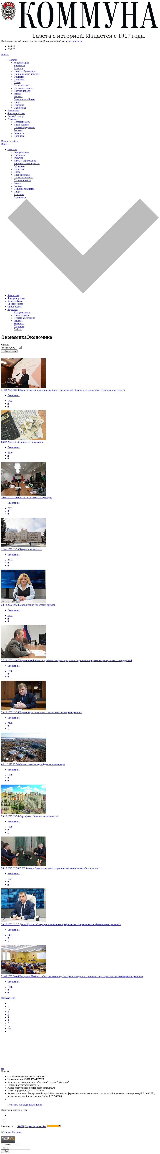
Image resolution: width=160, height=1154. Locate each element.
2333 (10, 560)
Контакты (19, 133)
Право (17, 82)
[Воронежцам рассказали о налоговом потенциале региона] (80, 696)
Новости (12, 149)
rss (2, 1068)
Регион (17, 93)
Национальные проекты (27, 74)
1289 (10, 775)
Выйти (18, 329)
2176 (10, 723)
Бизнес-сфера (15, 301)
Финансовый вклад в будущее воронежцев (42, 764)
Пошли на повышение (31, 442)
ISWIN (20, 1126)
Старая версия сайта (35, 1126)
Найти (5, 1151)
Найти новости (9, 351)
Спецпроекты (15, 306)
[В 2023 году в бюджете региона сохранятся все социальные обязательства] (80, 852)
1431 (10, 935)
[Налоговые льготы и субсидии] (80, 479)
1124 (10, 879)
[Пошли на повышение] (80, 425)
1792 (10, 400)
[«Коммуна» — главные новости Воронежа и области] (80, 38)
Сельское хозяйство (24, 99)
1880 (10, 671)
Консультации (21, 62)
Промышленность (23, 88)
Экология (19, 105)
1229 (10, 827)
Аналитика (13, 110)
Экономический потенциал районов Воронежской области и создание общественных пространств (72, 390)
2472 (10, 615)
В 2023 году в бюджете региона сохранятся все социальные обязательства (58, 868)
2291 (10, 508)
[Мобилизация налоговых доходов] (80, 587)
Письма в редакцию (24, 127)
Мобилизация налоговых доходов (37, 605)
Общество (19, 76)
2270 (10, 452)
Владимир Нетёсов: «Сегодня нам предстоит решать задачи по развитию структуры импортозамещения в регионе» (81, 976)
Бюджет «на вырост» (30, 549)
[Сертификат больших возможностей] (80, 800)
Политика (19, 79)
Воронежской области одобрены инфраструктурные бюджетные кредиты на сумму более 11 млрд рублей (75, 660)
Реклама (18, 96)
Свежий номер (15, 116)
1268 (10, 987)
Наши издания (21, 124)
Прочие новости (22, 91)
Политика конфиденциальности (25, 1104)
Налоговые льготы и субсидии (35, 497)
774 (9, 1028)
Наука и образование (25, 71)
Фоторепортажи (16, 113)
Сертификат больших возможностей (38, 816)
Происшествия (22, 85)
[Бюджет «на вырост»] (80, 533)
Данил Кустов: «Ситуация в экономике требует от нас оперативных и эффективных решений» (70, 924)
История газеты (22, 121)
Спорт (17, 102)
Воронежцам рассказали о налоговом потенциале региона (50, 712)
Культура (18, 68)
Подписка (19, 136)
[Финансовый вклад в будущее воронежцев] (80, 748)
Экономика (20, 107)
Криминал (19, 65)
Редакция (13, 309)
